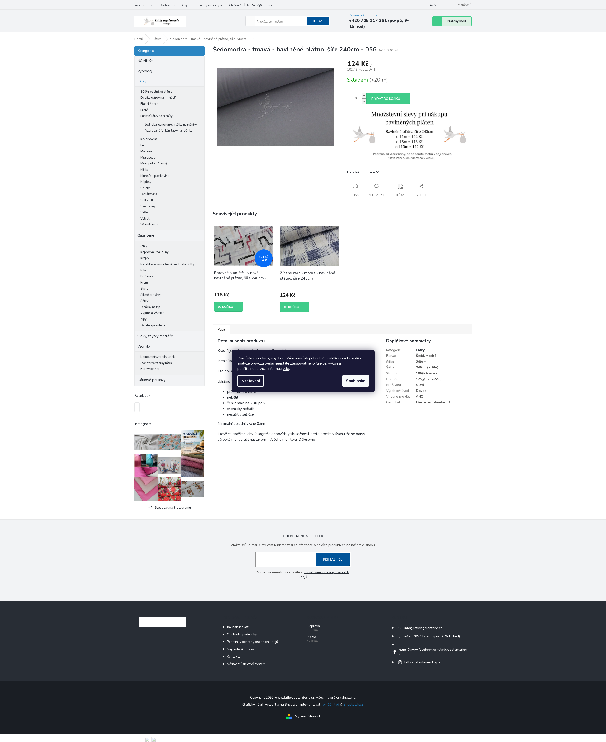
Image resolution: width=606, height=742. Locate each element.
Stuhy (144, 289)
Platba (312, 637)
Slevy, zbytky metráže (155, 336)
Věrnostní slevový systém (246, 664)
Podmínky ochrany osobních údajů (217, 5)
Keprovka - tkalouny (154, 252)
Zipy (143, 319)
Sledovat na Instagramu (173, 507)
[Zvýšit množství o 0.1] (364, 95)
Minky (144, 170)
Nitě (143, 270)
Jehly (143, 246)
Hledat (318, 21)
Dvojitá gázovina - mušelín (158, 98)
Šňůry (144, 301)
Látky (141, 81)
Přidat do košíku (385, 99)
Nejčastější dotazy (259, 5)
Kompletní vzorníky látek (157, 357)
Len (142, 145)
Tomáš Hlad (330, 704)
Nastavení (250, 381)
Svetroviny (147, 206)
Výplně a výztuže (152, 313)
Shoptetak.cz (353, 704)
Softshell (146, 200)
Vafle (144, 212)
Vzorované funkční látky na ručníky (168, 130)
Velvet (144, 218)
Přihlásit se (332, 559)
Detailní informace (361, 172)
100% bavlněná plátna (156, 92)
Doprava (313, 626)
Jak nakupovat (144, 5)
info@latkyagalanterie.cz (423, 628)
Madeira (146, 151)
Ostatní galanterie (152, 325)
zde (286, 368)
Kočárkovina (149, 139)
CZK (432, 5)
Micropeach (148, 157)
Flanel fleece (149, 104)
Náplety (145, 182)
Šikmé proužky (150, 295)
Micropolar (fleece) (153, 163)
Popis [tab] (222, 329)
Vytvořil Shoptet (307, 716)
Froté (144, 110)
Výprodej (144, 71)
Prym (144, 283)
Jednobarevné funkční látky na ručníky (171, 125)
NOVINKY (145, 60)
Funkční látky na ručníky (156, 116)
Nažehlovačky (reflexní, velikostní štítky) (167, 264)
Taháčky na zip (150, 307)
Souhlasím (355, 381)
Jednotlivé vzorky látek (156, 363)
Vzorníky (144, 346)
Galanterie (145, 235)
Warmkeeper (149, 224)
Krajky (144, 258)
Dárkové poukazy (151, 380)
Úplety (145, 188)
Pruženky (146, 276)
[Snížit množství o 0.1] (364, 101)
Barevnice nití (149, 369)
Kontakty (233, 656)
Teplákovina (148, 194)
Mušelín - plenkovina (154, 176)
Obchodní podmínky (174, 5)
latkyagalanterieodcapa (422, 662)
